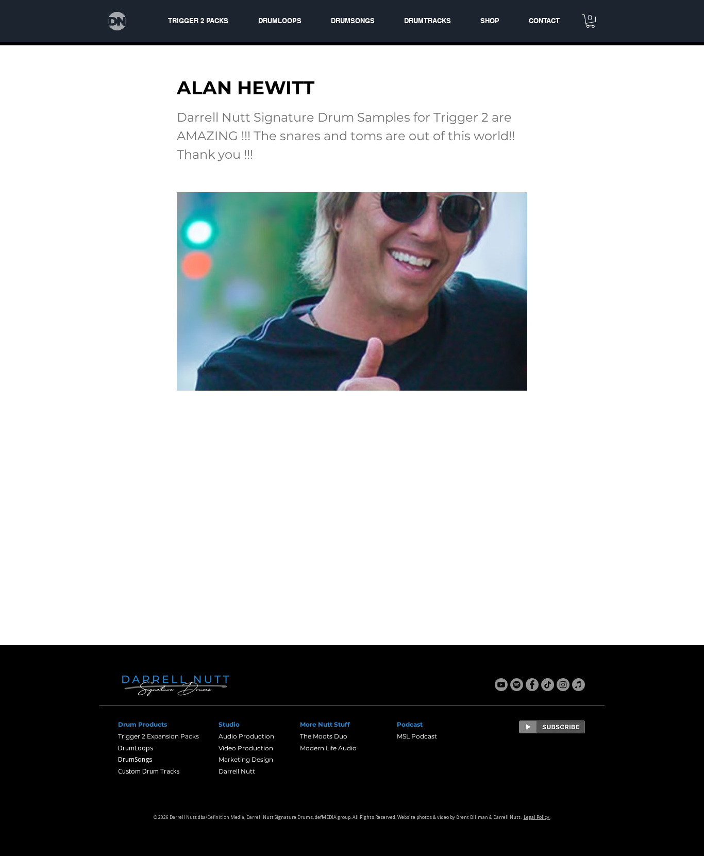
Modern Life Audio (328, 748)
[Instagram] (563, 684)
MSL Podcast (417, 736)
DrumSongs (135, 759)
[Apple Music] (578, 684)
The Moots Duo (323, 736)
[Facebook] (532, 684)
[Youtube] (501, 684)
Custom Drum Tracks (148, 771)
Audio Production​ (246, 736)
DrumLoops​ (135, 748)
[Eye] (552, 727)
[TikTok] (547, 684)
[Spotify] (516, 684)
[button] (590, 21)
